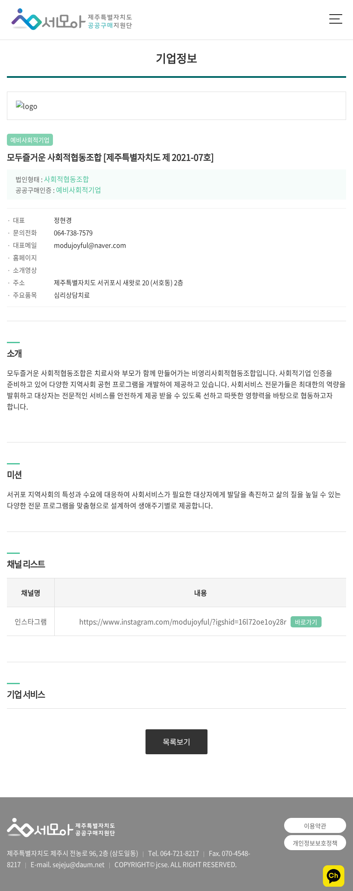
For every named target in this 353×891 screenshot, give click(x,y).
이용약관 (315, 825)
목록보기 (176, 741)
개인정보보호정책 (315, 843)
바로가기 (306, 622)
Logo (69, 19)
